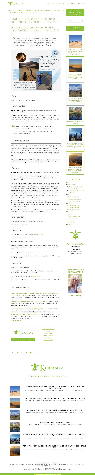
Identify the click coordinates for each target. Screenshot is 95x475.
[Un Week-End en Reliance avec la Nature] (75, 119)
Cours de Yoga (48, 337)
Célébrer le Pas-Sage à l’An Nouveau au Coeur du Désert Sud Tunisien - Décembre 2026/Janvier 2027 (75, 52)
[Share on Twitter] (17, 353)
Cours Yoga (70, 203)
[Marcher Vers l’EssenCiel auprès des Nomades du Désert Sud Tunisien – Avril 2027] (75, 71)
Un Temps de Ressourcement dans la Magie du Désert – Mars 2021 (31, 308)
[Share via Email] (30, 353)
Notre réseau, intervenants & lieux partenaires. (24, 314)
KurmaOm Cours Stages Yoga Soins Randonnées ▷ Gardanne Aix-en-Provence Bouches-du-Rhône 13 (16, 3)
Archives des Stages (38, 10)
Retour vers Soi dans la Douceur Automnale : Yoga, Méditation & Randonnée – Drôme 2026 (75, 170)
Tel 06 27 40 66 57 (75, 296)
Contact (69, 224)
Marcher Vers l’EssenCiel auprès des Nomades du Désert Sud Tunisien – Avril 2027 (75, 76)
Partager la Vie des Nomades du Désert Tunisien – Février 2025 (30, 301)
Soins (68, 194)
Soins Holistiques (16, 320)
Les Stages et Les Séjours (22, 10)
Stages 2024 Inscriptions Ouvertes (42, 474)
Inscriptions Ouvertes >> (75, 29)
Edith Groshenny (72, 214)
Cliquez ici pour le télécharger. (36, 234)
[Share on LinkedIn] (26, 353)
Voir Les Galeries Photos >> (23, 339)
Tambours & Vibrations (74, 197)
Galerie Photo (72, 222)
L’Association (70, 211)
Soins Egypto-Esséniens (74, 201)
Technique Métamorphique (75, 199)
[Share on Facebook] (13, 353)
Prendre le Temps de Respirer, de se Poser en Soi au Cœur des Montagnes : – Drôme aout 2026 (75, 145)
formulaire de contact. (37, 276)
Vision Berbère (24, 224)
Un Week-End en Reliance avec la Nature (75, 122)
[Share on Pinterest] (22, 353)
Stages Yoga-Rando (56, 474)
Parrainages (71, 220)
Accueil (10, 10)
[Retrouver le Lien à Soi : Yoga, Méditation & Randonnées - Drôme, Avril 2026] (75, 96)
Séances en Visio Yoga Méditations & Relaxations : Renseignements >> (75, 12)
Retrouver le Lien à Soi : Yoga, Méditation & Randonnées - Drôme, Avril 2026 (75, 100)
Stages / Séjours (71, 184)
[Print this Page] (35, 353)
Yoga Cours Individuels (74, 209)
